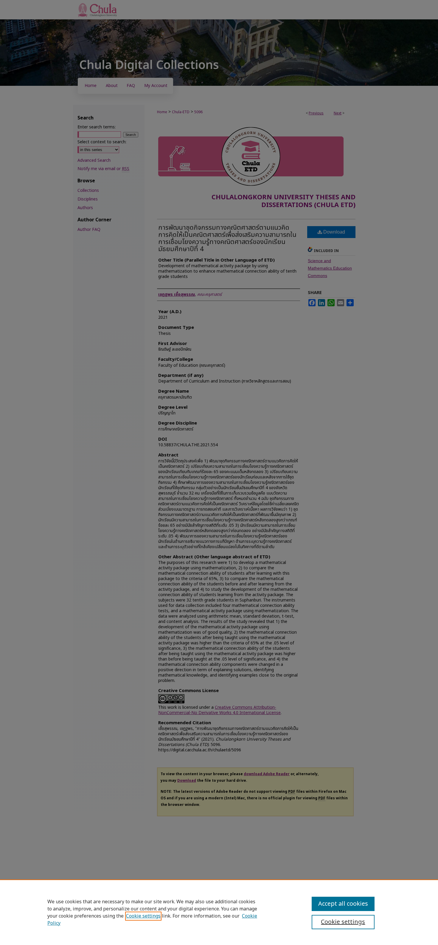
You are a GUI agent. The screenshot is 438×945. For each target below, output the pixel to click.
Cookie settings (143, 916)
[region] (219, 912)
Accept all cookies (343, 903)
